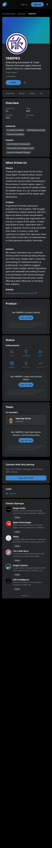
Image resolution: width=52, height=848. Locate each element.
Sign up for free (26, 478)
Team (42, 93)
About (22, 93)
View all (25, 596)
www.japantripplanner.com (20, 293)
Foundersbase (8, 13)
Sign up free (26, 317)
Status (32, 93)
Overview (10, 93)
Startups (22, 13)
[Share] (24, 82)
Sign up (37, 4)
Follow (13, 82)
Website (13, 493)
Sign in (24, 4)
